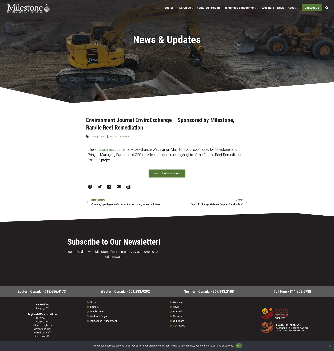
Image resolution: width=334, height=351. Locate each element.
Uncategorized (96, 136)
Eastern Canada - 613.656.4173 (42, 291)
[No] (329, 346)
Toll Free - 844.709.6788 (292, 291)
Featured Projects (209, 7)
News (280, 7)
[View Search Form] (327, 8)
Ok (238, 345)
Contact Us (311, 7)
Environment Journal (110, 149)
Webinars (268, 7)
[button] (90, 187)
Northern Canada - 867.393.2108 (209, 291)
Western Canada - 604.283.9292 (125, 291)
